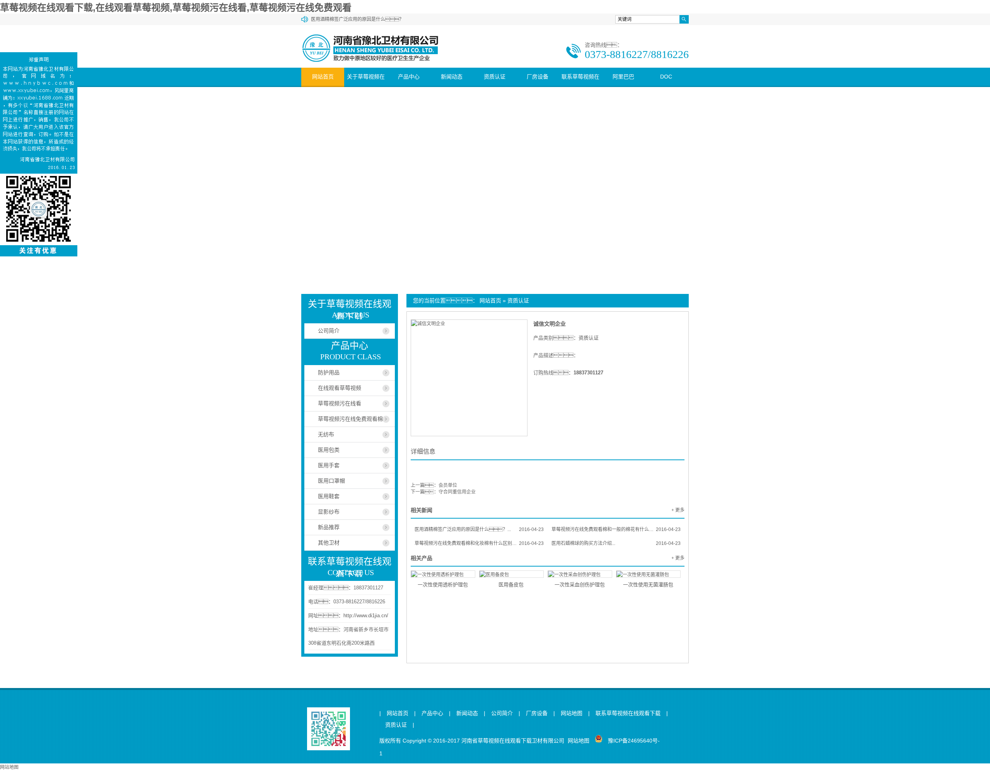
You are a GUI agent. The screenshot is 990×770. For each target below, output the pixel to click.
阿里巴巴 (623, 76)
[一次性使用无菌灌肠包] (648, 574)
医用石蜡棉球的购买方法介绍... (616, 543)
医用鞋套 (329, 496)
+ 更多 (677, 510)
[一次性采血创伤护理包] (580, 574)
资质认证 (494, 76)
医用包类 (329, 450)
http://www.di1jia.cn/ (365, 615)
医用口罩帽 (331, 481)
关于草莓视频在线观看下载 (366, 85)
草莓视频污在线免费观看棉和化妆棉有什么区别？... (479, 543)
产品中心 (409, 76)
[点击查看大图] (428, 323)
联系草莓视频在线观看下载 (580, 85)
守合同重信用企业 (457, 492)
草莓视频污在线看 (339, 403)
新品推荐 (329, 527)
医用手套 (329, 465)
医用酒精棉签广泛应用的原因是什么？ (357, 19)
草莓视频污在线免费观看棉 (350, 419)
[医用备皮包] (511, 574)
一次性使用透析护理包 (443, 584)
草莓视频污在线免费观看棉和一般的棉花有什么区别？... (616, 529)
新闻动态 (452, 76)
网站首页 (323, 76)
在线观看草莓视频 (339, 388)
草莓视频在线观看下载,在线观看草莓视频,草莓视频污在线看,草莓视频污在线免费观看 (176, 7)
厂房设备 (537, 76)
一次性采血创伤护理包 (580, 584)
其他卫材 (329, 543)
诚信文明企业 (549, 324)
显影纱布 (329, 512)
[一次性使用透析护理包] (443, 574)
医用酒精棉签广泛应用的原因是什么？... (479, 529)
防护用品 (329, 372)
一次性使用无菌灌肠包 (648, 584)
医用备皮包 (511, 584)
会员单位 (448, 485)
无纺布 (326, 434)
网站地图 (571, 713)
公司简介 (329, 331)
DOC (666, 76)
